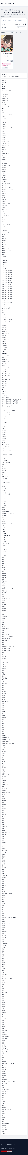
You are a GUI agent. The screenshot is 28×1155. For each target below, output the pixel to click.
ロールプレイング (6, 549)
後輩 (3, 786)
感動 (3, 802)
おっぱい (4, 130)
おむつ (3, 132)
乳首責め (4, 583)
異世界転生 (4, 943)
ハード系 (4, 416)
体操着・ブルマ (6, 599)
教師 (3, 838)
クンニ (3, 258)
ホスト (3, 464)
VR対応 (4, 116)
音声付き (4, 1101)
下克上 (3, 559)
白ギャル (4, 953)
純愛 (3, 984)
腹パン (3, 1016)
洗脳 (3, 880)
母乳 (3, 870)
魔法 (3, 1121)
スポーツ (4, 343)
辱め (3, 1060)
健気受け (4, 610)
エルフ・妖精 (5, 215)
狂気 (3, 911)
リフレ (3, 527)
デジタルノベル (6, 375)
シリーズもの (5, 327)
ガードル (4, 244)
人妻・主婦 (4, 591)
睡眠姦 (3, 969)
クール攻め (4, 262)
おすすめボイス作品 (7, 128)
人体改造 (4, 587)
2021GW (4, 82)
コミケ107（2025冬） (7, 284)
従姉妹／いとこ (6, 788)
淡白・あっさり (6, 885)
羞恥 (3, 994)
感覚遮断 (4, 804)
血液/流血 (4, 1030)
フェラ (3, 452)
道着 (3, 1077)
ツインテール (5, 367)
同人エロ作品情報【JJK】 (7, 10)
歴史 (3, 866)
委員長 (3, 711)
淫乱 (3, 887)
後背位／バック (6, 785)
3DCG (3, 84)
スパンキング (5, 337)
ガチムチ (4, 238)
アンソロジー (5, 199)
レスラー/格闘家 (6, 535)
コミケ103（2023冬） (7, 276)
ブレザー (4, 458)
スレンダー (4, 347)
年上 (3, 769)
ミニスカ (4, 488)
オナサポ (4, 221)
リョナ (3, 531)
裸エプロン (4, 1034)
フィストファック (6, 450)
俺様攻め (4, 608)
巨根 (3, 763)
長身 (3, 1087)
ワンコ (3, 553)
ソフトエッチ (5, 355)
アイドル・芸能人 (6, 183)
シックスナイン (6, 316)
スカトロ (4, 329)
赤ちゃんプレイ (6, 1050)
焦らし (3, 903)
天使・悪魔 (4, 684)
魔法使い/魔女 (5, 1123)
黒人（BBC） (5, 1129)
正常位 (3, 862)
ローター (4, 547)
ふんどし (4, 169)
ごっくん (4, 155)
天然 (3, 686)
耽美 (3, 1008)
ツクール (4, 369)
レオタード (4, 533)
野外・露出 (4, 1083)
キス (3, 246)
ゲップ (3, 266)
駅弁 (3, 1111)
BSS (3, 92)
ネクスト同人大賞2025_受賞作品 (10, 401)
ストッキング (5, 333)
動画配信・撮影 (6, 638)
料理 (3, 840)
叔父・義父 (4, 656)
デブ (3, 377)
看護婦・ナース (6, 965)
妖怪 (3, 707)
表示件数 (4, 27)
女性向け (4, 694)
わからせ (4, 181)
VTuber (4, 120)
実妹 (3, 723)
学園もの (4, 717)
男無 (3, 939)
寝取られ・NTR (6, 739)
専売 (3, 749)
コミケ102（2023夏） (7, 274)
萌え (3, 1024)
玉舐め (3, 921)
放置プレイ (4, 834)
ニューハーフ (5, 393)
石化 (3, 971)
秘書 (3, 972)
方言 (3, 844)
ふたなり (4, 167)
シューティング (6, 322)
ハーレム (4, 419)
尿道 (3, 755)
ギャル (3, 252)
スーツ (3, 351)
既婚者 (3, 848)
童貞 (3, 976)
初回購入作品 (5, 628)
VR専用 (4, 118)
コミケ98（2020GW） (7, 300)
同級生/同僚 (5, 662)
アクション (4, 185)
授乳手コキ (4, 826)
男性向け (4, 937)
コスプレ (4, 268)
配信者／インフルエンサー (8, 1081)
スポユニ (4, 341)
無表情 (3, 901)
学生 (3, 719)
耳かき (3, 1002)
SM (3, 112)
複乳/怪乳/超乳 (5, 1036)
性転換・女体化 (6, 792)
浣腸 (3, 881)
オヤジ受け (4, 231)
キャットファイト (6, 248)
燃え (3, 907)
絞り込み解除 (18, 32)
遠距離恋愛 (4, 1079)
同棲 (3, 660)
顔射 (3, 1103)
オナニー (4, 223)
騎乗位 (3, 1113)
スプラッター (5, 339)
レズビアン (4, 537)
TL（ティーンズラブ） (7, 114)
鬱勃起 (3, 1117)
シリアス (4, 325)
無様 (3, 899)
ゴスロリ (4, 306)
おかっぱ (4, 122)
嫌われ (3, 715)
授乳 (3, 824)
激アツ (3, 897)
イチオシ (4, 201)
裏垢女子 (4, 1032)
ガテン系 (4, 240)
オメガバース (5, 229)
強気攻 (3, 783)
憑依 (3, 806)
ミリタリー (4, 490)
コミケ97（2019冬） (7, 298)
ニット (3, 389)
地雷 (3, 670)
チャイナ (4, 365)
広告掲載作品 (5, 777)
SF (2, 110)
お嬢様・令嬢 (5, 141)
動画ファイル (5, 634)
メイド (3, 496)
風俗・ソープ (5, 1105)
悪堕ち (3, 798)
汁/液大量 (4, 876)
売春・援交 (4, 678)
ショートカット (6, 324)
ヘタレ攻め (4, 460)
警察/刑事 (4, 1048)
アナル (3, 195)
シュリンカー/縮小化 (7, 320)
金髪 (3, 1085)
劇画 (3, 632)
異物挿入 (4, 945)
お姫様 (3, 140)
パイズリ (4, 430)
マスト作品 (4, 478)
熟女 (3, 905)
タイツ (3, 357)
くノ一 (3, 151)
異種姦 (3, 947)
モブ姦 (3, 510)
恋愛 (3, 796)
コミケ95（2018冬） (7, 294)
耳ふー (3, 1004)
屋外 (3, 757)
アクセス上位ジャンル (7, 189)
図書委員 (4, 668)
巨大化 (3, 761)
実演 (3, 727)
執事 (3, 672)
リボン (3, 529)
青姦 (3, 1097)
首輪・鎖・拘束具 (6, 1109)
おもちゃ (4, 134)
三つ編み (4, 555)
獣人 (3, 919)
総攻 (3, 990)
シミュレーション (6, 318)
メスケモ (4, 502)
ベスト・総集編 (6, 462)
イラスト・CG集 (6, 203)
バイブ (3, 426)
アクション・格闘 (6, 187)
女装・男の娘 (5, 701)
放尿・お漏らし (6, 832)
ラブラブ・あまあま (7, 523)
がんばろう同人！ (6, 145)
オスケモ (4, 219)
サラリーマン (5, 312)
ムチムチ (4, 492)
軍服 (3, 1058)
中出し (3, 567)
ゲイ (3, 264)
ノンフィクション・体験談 (8, 411)
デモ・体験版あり (6, 379)
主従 (3, 571)
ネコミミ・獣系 (6, 407)
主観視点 (4, 573)
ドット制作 (4, 383)
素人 (3, 986)
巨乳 (3, 759)
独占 (3, 913)
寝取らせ (4, 735)
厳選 (3, 652)
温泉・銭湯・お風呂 (7, 893)
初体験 (3, 626)
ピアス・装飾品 (6, 444)
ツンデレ (4, 371)
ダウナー (4, 363)
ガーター (4, 242)
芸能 (3, 1020)
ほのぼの (4, 173)
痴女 (3, 949)
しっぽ (3, 161)
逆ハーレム (4, 1069)
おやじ (3, 138)
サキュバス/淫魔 (6, 308)
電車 (3, 1095)
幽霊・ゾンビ (5, 775)
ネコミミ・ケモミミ (7, 405)
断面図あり (4, 842)
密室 (3, 731)
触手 (3, 1042)
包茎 (3, 642)
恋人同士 (4, 794)
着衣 (3, 967)
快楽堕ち (4, 790)
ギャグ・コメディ (6, 250)
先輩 (3, 614)
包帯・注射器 (5, 640)
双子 (3, 654)
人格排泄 (4, 593)
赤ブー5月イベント (6, 1052)
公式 (3, 620)
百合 (3, 957)
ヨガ (3, 517)
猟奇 (3, 915)
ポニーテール (5, 476)
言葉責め (4, 1044)
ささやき (4, 159)
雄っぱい (4, 1093)
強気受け (4, 781)
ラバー (3, 519)
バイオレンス (5, 422)
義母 (3, 1000)
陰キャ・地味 (5, 1089)
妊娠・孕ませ (5, 703)
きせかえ (4, 147)
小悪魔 (3, 753)
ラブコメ (4, 521)
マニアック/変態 (6, 482)
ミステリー (4, 486)
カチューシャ (5, 236)
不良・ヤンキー (6, 565)
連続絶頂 (4, 1075)
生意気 (3, 927)
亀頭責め (4, 585)
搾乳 (3, 828)
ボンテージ (4, 472)
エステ (3, 213)
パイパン (4, 432)
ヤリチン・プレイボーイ (8, 513)
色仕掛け (4, 1018)
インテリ (4, 207)
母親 (3, 872)
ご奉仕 (3, 157)
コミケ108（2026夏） (7, 286)
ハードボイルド (6, 415)
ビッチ (3, 442)
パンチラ (4, 438)
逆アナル (4, 1067)
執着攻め (4, 674)
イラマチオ (4, 205)
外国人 (3, 682)
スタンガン (4, 331)
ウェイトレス (5, 209)
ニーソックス (5, 395)
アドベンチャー (6, 193)
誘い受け (4, 1046)
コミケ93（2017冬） (7, 290)
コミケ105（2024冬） (7, 280)
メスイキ (4, 500)
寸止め (3, 747)
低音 (3, 597)
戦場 (3, 810)
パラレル (4, 436)
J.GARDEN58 (5, 98)
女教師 (3, 697)
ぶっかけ (4, 171)
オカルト (4, 217)
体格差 (3, 601)
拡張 (3, 820)
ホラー (3, 466)
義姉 (3, 998)
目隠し (3, 963)
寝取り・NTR (5, 741)
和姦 (3, 664)
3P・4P (4, 86)
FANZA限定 (5, 96)
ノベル (3, 409)
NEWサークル (5, 106)
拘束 (3, 818)
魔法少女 (4, 1125)
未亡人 (3, 854)
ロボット (4, 539)
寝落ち (3, 745)
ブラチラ (4, 456)
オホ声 (3, 227)
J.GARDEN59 (5, 100)
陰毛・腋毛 (4, 1091)
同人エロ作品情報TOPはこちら (8, 1145)
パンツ (3, 440)
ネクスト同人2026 (6, 397)
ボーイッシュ (5, 474)
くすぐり (4, 149)
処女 (3, 622)
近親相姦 (4, 1062)
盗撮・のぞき (5, 959)
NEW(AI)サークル (6, 104)
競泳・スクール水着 (7, 978)
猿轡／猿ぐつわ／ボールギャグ (9, 917)
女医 (3, 690)
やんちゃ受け (5, 179)
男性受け (4, 935)
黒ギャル (4, 1127)
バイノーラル (5, 424)
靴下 (3, 1099)
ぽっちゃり (4, 175)
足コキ (3, 1056)
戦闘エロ (4, 814)
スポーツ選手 (5, 345)
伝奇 (3, 595)
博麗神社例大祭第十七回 (8, 646)
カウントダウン (6, 234)
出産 (3, 624)
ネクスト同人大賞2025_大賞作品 (10, 403)
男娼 (3, 933)
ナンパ (3, 387)
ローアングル (5, 543)
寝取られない (5, 737)
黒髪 (3, 1131)
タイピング (4, 359)
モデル (3, 508)
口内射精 (4, 658)
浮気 (3, 883)
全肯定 (3, 618)
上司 (3, 557)
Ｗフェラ (4, 1133)
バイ (3, 420)
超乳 (3, 1054)
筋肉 (3, 980)
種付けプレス (5, 974)
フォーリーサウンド (7, 454)
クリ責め (4, 256)
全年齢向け (4, 616)
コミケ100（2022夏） (7, 270)
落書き (3, 1026)
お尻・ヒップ (5, 143)
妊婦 (3, 705)
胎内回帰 (4, 1012)
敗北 (3, 836)
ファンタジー (5, 446)
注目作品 (4, 877)
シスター (4, 314)
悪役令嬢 (4, 800)
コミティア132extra (7, 304)
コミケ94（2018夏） (7, 292)
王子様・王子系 (6, 923)
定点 (3, 721)
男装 (3, 941)
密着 (3, 733)
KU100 (3, 102)
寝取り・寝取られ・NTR (8, 743)
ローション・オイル (7, 545)
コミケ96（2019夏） (7, 296)
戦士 (3, 812)
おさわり (4, 124)
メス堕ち (4, 504)
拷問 (3, 822)
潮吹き (3, 895)
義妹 (3, 996)
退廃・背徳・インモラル (8, 1063)
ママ (3, 484)
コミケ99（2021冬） (7, 302)
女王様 (3, 699)
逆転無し (4, 1073)
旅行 (3, 846)
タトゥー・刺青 (6, 361)
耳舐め (3, 1006)
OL (3, 108)
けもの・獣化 (5, 153)
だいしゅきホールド (7, 165)
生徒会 (3, 925)
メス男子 (4, 506)
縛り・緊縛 (4, 992)
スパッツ (4, 335)
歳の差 (3, 864)
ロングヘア (4, 541)
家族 (3, 729)
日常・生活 (4, 850)
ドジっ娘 (4, 381)
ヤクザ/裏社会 (5, 511)
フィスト (4, 448)
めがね (3, 177)
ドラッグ (4, 385)
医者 (3, 644)
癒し (3, 951)
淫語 (3, 889)
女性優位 (4, 692)
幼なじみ (4, 773)
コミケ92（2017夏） (7, 288)
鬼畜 (3, 1119)
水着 (3, 874)
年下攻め (4, 771)
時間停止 (4, 852)
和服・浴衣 (4, 666)
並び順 (3, 24)
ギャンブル (4, 254)
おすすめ (4, 126)
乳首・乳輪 (4, 581)
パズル (3, 434)
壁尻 (3, 676)
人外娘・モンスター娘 (7, 589)
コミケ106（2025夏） (7, 282)
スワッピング (5, 349)
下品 (3, 561)
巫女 (3, 765)
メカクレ (4, 498)
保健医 (3, 606)
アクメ (3, 191)
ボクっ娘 (4, 470)
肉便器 (3, 1010)
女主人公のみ (5, 688)
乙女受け (4, 575)
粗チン (3, 982)
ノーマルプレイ (6, 413)
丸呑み (3, 569)
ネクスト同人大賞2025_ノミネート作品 (11, 399)
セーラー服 (4, 353)
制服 (3, 630)
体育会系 (4, 602)
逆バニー (4, 1071)
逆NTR (3, 1065)
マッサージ (4, 480)
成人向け (4, 808)
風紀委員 (4, 1107)
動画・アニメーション (7, 636)
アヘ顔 (3, 197)
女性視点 (4, 695)
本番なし (4, 856)
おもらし (4, 136)
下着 (3, 563)
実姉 (3, 725)
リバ (3, 525)
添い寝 (3, 891)
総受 (3, 988)
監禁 (3, 961)
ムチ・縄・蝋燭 (6, 494)
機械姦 (3, 860)
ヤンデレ (4, 515)
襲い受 (3, 1040)
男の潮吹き (4, 931)
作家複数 (4, 604)
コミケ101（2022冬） (7, 272)
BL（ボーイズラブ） (7, 90)
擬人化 (3, 830)
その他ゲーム (5, 163)
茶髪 (3, 1022)
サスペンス (4, 310)
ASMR (3, 88)
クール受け (4, 260)
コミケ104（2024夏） (7, 278)
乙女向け (4, 577)
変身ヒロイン (5, 680)
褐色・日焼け (5, 1038)
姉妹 (3, 709)
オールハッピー (6, 233)
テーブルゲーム (6, 373)
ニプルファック (6, 391)
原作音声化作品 (6, 650)
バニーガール (5, 428)
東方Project (5, 858)
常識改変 (4, 767)
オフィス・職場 (6, 225)
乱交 (3, 579)
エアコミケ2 (5, 211)
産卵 (3, 929)
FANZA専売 (5, 94)
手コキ (3, 816)
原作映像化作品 (6, 648)
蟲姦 (3, 1028)
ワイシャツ (4, 551)
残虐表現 (4, 868)
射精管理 (4, 751)
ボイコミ (4, 468)
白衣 (3, 955)
